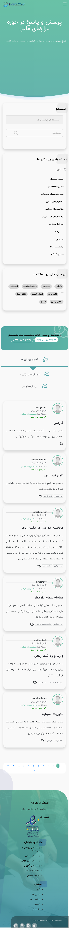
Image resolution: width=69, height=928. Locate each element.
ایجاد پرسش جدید (45, 339)
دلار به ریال (43, 682)
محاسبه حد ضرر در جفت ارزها (42, 528)
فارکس (58, 423)
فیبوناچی (46, 286)
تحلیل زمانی (56, 301)
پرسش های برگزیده (30, 374)
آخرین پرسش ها (30, 359)
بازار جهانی (58, 566)
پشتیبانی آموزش (32, 865)
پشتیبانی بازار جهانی (30, 860)
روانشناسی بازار (56, 246)
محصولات (58, 231)
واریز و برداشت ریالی (48, 656)
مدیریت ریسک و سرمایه (52, 194)
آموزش (58, 169)
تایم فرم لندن (53, 475)
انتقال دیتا (21, 294)
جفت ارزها (47, 566)
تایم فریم (52, 294)
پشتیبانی (36, 909)
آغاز (38, 889)
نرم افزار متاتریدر (55, 224)
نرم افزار (59, 239)
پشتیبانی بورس (32, 855)
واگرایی (59, 286)
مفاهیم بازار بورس (54, 201)
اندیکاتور (14, 286)
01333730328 (32, 870)
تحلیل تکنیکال (56, 179)
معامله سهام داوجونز (49, 597)
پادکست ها (35, 899)
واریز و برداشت (56, 682)
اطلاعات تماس (33, 875)
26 (14, 766)
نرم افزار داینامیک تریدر (52, 216)
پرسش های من (30, 386)
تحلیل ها (36, 894)
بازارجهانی (58, 496)
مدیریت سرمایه (52, 714)
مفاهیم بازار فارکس (54, 209)
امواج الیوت (37, 294)
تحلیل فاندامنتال (55, 186)
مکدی (43, 301)
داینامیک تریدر (30, 286)
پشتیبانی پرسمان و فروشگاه (31, 849)
